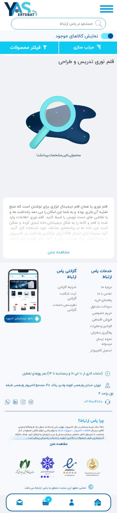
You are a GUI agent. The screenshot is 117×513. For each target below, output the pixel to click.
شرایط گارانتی (67, 287)
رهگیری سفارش (101, 332)
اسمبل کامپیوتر (101, 350)
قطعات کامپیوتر (82, 430)
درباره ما (106, 287)
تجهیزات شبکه (65, 430)
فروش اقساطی (102, 319)
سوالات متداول (101, 306)
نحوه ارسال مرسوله (104, 341)
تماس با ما (104, 293)
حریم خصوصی (102, 313)
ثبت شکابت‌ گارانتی (67, 296)
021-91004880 (93, 402)
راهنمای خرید (103, 300)
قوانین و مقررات (101, 326)
